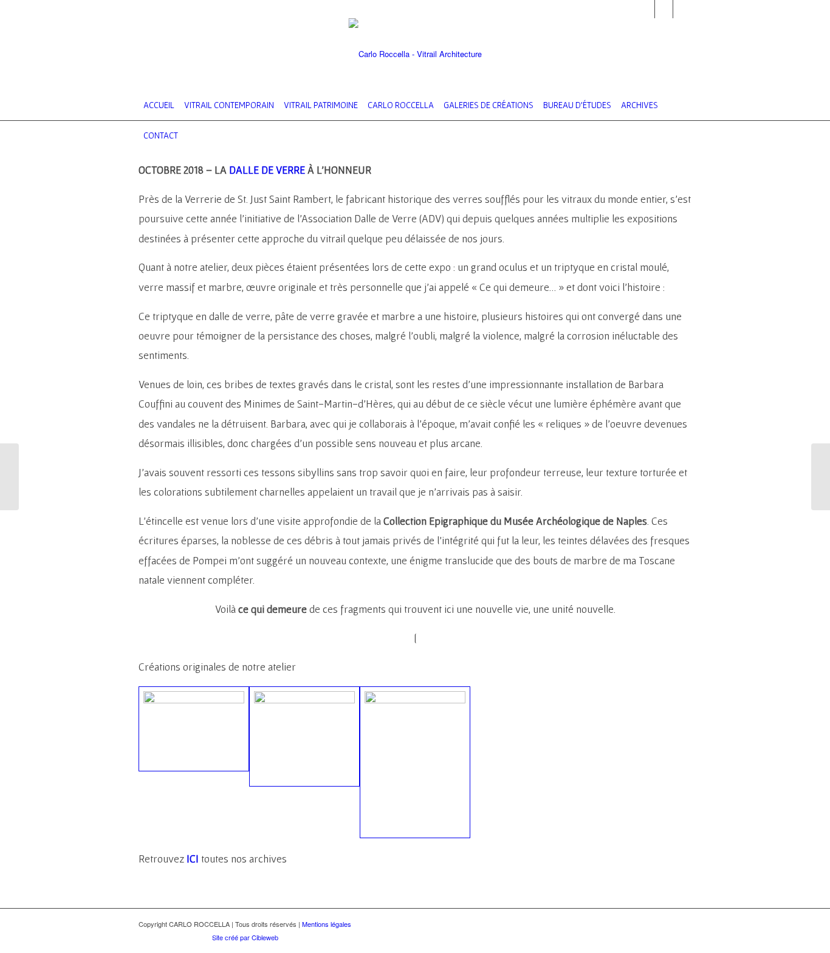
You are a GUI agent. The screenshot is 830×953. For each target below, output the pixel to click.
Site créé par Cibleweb (245, 937)
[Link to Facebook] (664, 9)
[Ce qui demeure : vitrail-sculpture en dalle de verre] (194, 728)
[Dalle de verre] (304, 736)
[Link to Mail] (645, 9)
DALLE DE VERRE (267, 169)
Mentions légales (326, 924)
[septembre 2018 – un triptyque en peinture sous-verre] (9, 476)
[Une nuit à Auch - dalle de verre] (415, 762)
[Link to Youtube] (682, 9)
